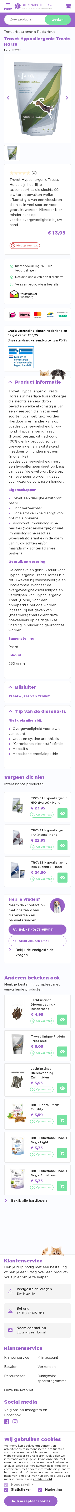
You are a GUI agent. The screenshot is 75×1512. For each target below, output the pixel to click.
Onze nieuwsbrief (19, 1390)
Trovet (16, 50)
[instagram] (15, 1422)
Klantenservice (16, 1357)
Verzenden (47, 1367)
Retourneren (14, 1376)
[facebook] (6, 1422)
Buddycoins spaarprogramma (52, 1378)
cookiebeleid (42, 1479)
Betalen (10, 1367)
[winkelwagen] (68, 7)
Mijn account (48, 1357)
